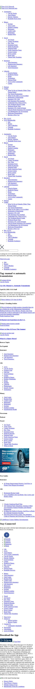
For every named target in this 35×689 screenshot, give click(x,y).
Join (9, 122)
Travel (6, 38)
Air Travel (11, 39)
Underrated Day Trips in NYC (17, 103)
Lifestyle (6, 71)
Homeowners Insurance (15, 64)
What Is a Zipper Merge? (8, 338)
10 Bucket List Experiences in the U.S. (12, 320)
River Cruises (12, 53)
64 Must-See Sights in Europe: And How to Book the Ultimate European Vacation (19, 512)
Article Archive (12, 620)
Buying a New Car (13, 115)
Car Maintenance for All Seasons (18, 111)
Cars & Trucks (12, 13)
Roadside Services (9, 570)
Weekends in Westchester (15, 97)
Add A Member (12, 125)
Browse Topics (12, 622)
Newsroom (7, 627)
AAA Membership (9, 120)
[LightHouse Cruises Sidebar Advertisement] (14, 519)
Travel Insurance (13, 68)
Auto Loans (11, 25)
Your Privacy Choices (10, 683)
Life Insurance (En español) (16, 101)
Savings (10, 24)
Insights (6, 382)
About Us (7, 619)
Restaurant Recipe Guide (11, 493)
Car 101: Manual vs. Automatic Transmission (15, 285)
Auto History (12, 15)
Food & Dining (12, 73)
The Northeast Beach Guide (16, 104)
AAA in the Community (15, 82)
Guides (6, 89)
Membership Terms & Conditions (14, 686)
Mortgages (11, 29)
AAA (5, 367)
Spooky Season (8, 388)
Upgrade (10, 127)
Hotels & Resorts (13, 46)
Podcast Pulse (12, 80)
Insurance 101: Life (14, 99)
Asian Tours (7, 426)
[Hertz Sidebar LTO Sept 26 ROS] (11, 299)
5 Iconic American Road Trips (13, 504)
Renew (10, 124)
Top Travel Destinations (15, 94)
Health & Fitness (13, 75)
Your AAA (7, 617)
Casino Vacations (13, 41)
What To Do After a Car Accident (18, 96)
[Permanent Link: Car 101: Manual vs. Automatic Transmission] (5, 280)
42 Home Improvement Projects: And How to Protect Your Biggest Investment (18, 484)
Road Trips (11, 55)
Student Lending (13, 27)
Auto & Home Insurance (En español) (19, 110)
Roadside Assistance (14, 129)
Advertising (7, 629)
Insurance (7, 61)
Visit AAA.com (5, 259)
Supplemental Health (10, 409)
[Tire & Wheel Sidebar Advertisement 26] (14, 472)
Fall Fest (6, 372)
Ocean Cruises (12, 52)
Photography (8, 386)
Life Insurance (12, 66)
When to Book (8, 446)
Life (5, 549)
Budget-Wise (12, 34)
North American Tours (15, 50)
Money (6, 22)
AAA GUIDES (9, 631)
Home (10, 76)
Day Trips (11, 43)
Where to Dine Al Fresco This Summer (13, 329)
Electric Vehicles (13, 17)
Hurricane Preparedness (15, 113)
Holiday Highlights (10, 379)
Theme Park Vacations (15, 57)
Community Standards (14, 626)
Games (10, 83)
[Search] (1, 244)
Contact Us (7, 624)
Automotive (7, 11)
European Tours (13, 45)
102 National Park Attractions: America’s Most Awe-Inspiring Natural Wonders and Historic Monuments (18, 507)
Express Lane (8, 370)
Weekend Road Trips (14, 106)
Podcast (6, 87)
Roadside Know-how (14, 18)
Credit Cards (12, 31)
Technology (11, 78)
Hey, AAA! (7, 118)
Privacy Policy (8, 681)
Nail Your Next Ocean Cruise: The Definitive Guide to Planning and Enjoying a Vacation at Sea (19, 515)
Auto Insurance (12, 62)
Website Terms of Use (10, 685)
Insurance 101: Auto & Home (17, 108)
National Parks (12, 48)
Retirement (11, 32)
